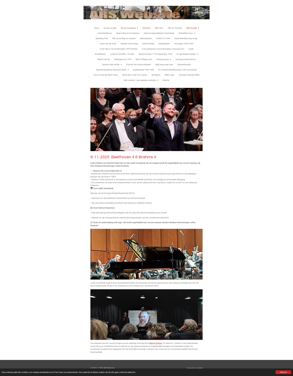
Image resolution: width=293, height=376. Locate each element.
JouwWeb (199, 368)
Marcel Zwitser (155, 343)
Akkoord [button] (283, 372)
